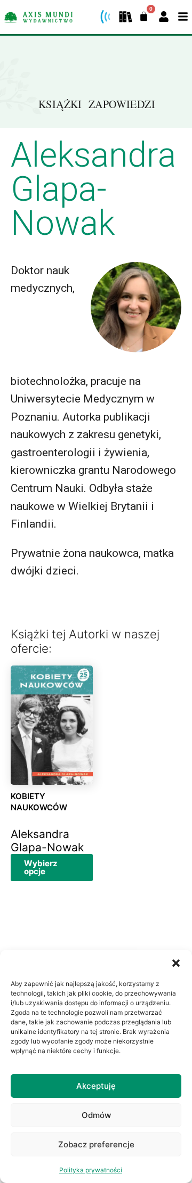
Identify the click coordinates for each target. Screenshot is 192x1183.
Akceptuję (96, 1086)
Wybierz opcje (41, 867)
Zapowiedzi (122, 104)
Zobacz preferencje (96, 1144)
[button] (176, 963)
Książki (60, 104)
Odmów (96, 1115)
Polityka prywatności (90, 1170)
